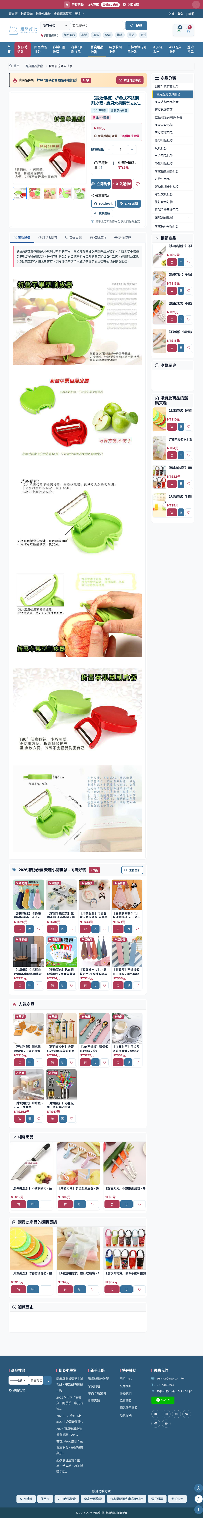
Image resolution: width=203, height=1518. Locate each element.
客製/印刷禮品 (76, 49)
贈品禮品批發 (40, 49)
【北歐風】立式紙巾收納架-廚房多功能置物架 (28, 974)
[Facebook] (155, 1414)
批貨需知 (27, 14)
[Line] (155, 1424)
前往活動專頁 (132, 80)
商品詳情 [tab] (24, 237)
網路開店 (69, 35)
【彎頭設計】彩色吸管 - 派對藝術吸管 (60, 1105)
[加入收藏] (137, 184)
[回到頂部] (198, 1509)
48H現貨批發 (175, 49)
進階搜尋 (190, 49)
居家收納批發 (115, 49)
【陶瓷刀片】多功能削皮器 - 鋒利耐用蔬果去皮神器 (78, 1188)
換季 (120, 35)
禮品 (96, 35)
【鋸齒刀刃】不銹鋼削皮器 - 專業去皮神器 (125, 1188)
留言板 (13, 14)
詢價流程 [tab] (124, 237)
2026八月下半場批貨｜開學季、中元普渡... (69, 1403)
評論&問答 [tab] (49, 237)
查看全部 (134, 870)
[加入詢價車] (30, 929)
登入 (181, 14)
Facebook (106, 203)
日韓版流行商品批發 (137, 49)
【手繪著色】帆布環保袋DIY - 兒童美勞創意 (61, 974)
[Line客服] (186, 1414)
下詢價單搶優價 (129, 136)
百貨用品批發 (97, 49)
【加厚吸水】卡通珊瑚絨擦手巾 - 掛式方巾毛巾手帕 (27, 917)
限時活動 (22, 49)
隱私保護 (126, 1415)
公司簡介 (126, 1386)
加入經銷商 (158, 49)
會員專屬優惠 (63, 14)
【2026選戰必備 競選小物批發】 (57, 80)
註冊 (191, 14)
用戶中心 (126, 1379)
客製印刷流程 (59, 49)
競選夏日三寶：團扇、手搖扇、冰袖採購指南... (69, 1466)
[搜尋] (47, 1380)
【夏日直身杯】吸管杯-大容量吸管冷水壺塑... (61, 1051)
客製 (84, 35)
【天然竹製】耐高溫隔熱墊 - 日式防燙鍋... (28, 1049)
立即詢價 (104, 184)
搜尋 (139, 25)
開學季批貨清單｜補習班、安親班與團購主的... (69, 1384)
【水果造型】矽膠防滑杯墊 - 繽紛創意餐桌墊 (31, 1273)
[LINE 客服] (198, 1499)
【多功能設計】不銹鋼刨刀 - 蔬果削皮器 (31, 1188)
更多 (78, 14)
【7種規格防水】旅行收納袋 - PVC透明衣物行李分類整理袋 (78, 1273)
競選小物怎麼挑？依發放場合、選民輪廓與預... (69, 1447)
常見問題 (94, 1386)
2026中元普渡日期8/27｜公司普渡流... (69, 1419)
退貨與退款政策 (98, 1379)
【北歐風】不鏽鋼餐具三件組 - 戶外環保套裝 (126, 974)
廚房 (143, 35)
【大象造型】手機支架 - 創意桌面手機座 (179, 496)
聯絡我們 (126, 1393)
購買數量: (97, 149)
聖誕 (108, 35)
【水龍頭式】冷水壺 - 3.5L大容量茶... (28, 1105)
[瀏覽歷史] (198, 1488)
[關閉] (196, 5)
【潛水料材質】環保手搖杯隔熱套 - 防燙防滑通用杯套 (125, 1273)
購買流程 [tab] (100, 237)
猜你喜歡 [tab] (75, 237)
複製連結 (104, 213)
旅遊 (131, 35)
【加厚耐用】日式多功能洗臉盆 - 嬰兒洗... (127, 1049)
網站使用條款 (129, 1408)
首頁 (9, 49)
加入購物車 (124, 184)
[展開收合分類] (188, 218)
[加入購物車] (19, 929)
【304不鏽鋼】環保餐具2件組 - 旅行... (94, 1049)
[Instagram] (166, 1414)
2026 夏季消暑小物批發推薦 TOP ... (69, 1431)
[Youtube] (166, 1424)
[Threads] (176, 1414)
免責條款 (126, 1400)
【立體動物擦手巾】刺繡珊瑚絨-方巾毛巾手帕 (126, 917)
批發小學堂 (43, 14)
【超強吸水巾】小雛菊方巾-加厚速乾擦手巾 (93, 974)
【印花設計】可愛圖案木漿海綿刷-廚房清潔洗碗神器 (93, 917)
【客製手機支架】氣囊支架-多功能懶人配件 (61, 917)
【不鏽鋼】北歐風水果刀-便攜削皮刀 (179, 332)
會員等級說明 (97, 1393)
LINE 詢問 (131, 203)
